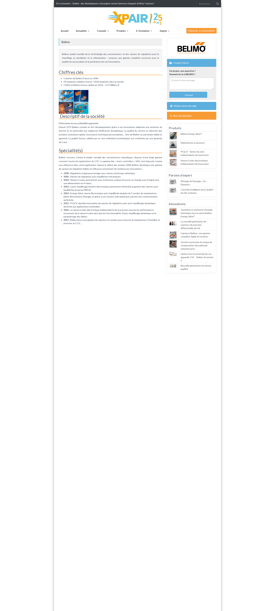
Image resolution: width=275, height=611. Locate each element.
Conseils (101, 30)
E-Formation (142, 30)
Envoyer (188, 95)
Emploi (163, 30)
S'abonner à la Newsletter (201, 30)
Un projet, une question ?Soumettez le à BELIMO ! (182, 73)
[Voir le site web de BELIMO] (191, 47)
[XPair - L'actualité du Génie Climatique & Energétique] (137, 18)
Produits (121, 30)
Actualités (81, 30)
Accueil (64, 30)
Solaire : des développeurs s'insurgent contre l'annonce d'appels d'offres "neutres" (113, 3)
